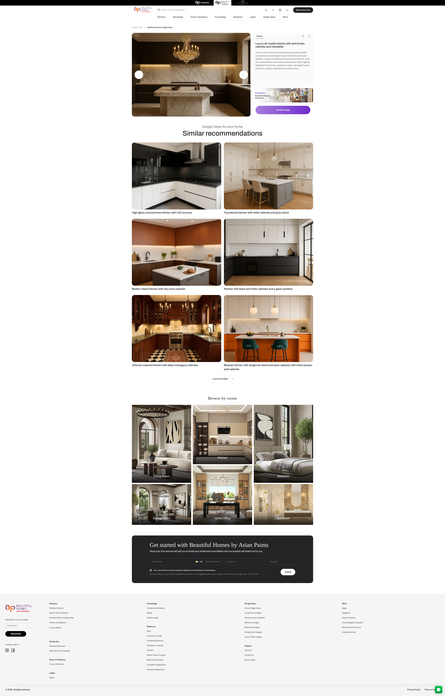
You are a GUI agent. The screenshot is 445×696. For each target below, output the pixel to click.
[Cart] (287, 10)
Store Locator (250, 660)
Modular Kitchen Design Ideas (61, 618)
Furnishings (220, 17)
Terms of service (432, 689)
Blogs (344, 608)
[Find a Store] (280, 10)
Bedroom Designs (252, 623)
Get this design (283, 110)
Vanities (150, 650)
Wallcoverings (152, 618)
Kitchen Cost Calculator (58, 613)
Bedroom (283, 476)
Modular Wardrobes (57, 646)
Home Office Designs (253, 637)
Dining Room (161, 518)
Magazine (346, 613)
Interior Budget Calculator (352, 623)
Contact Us (249, 655)
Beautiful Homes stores (351, 627)
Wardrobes (178, 17)
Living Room (162, 476)
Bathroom (283, 518)
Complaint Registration (156, 665)
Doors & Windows (199, 17)
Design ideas (269, 17)
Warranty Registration (156, 670)
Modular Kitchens (56, 608)
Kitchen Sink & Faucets (156, 655)
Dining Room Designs (253, 632)
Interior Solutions (349, 618)
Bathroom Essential (155, 660)
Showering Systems (155, 641)
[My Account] (273, 10)
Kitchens (161, 17)
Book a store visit (303, 10)
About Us (248, 650)
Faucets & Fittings (154, 636)
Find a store (260, 93)
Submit (288, 572)
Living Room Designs (253, 613)
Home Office (222, 518)
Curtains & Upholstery (156, 608)
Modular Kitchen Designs (255, 618)
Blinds (149, 613)
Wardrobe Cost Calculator (59, 651)
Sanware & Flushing (155, 645)
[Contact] (266, 10)
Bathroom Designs (252, 627)
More (285, 17)
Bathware (238, 17)
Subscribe (16, 634)
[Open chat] (438, 689)
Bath (149, 631)
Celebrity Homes (349, 632)
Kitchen (222, 457)
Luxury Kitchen (55, 628)
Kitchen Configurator (57, 623)
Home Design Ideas (253, 608)
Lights (253, 17)
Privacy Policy (413, 689)
